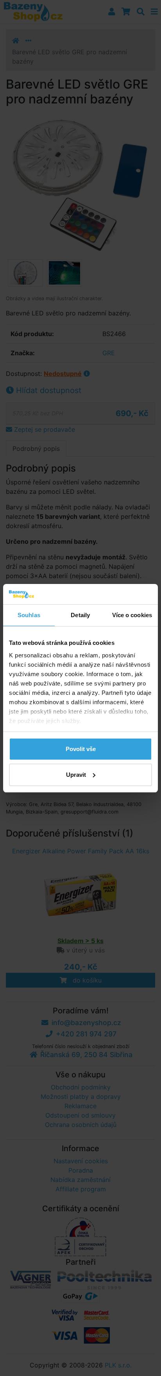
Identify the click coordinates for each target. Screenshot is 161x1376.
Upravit (76, 774)
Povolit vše (81, 749)
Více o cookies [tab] (132, 615)
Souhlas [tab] (29, 615)
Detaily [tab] (80, 615)
